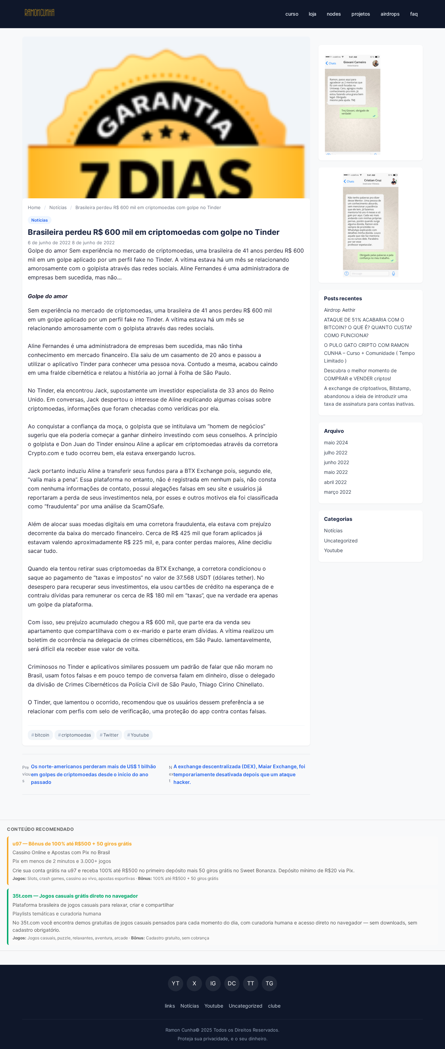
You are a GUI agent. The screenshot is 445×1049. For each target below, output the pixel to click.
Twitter (109, 735)
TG (269, 983)
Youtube (138, 735)
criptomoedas (74, 735)
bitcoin (40, 735)
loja (312, 14)
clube (274, 1006)
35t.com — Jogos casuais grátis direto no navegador (75, 896)
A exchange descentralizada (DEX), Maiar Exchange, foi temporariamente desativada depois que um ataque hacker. (237, 774)
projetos (360, 14)
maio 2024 (336, 442)
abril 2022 (335, 482)
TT (250, 983)
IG (213, 983)
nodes (334, 14)
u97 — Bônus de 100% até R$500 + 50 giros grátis (72, 844)
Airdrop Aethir (339, 309)
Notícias (39, 220)
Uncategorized (341, 540)
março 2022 (337, 492)
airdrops (390, 14)
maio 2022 (336, 472)
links (170, 1006)
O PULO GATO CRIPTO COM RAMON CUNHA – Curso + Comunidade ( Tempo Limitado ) (369, 353)
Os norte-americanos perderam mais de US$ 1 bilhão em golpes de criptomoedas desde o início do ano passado (89, 774)
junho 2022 (336, 462)
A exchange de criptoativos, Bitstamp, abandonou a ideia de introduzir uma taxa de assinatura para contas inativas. (369, 396)
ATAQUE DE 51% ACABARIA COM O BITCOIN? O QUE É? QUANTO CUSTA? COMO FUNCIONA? (368, 327)
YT (175, 983)
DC (232, 983)
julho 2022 (335, 452)
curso (291, 14)
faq (414, 14)
